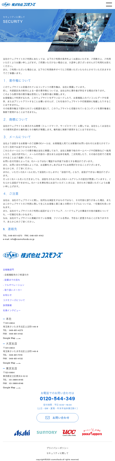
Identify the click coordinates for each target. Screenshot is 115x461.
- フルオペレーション (13, 284)
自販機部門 (8, 269)
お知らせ (7, 294)
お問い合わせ (61, 418)
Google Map (9, 337)
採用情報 (7, 305)
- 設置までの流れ (11, 279)
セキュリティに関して (58, 453)
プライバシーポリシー (58, 447)
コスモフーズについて (14, 300)
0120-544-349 (57, 398)
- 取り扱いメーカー (12, 289)
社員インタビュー (12, 310)
